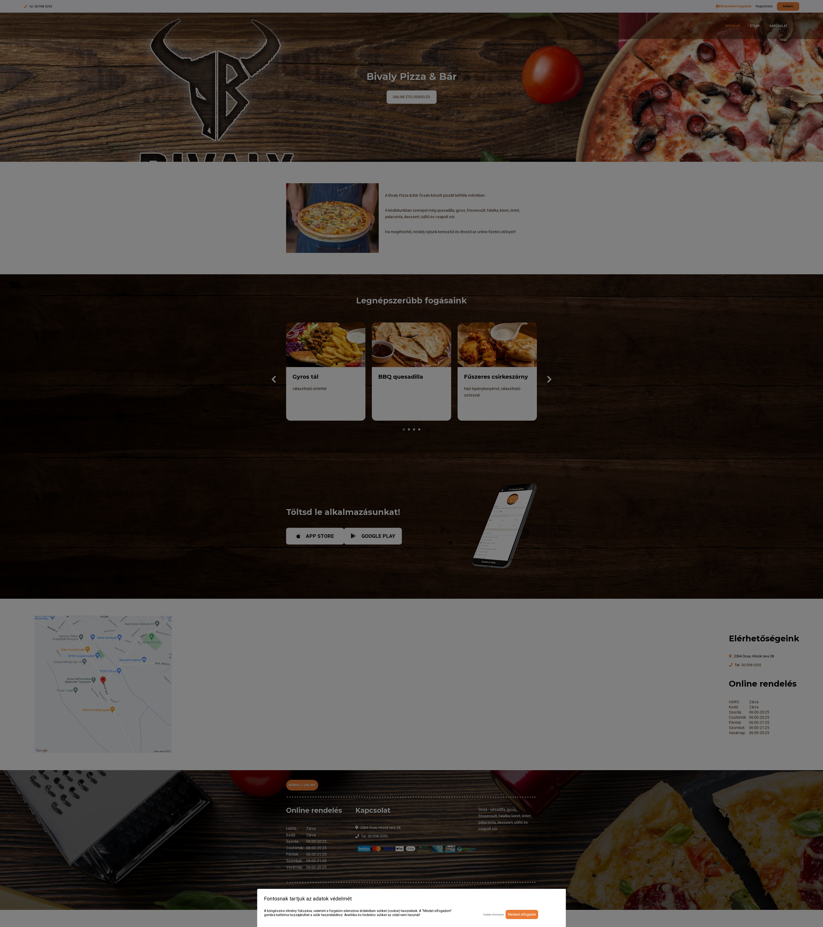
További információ (493, 914)
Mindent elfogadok (522, 914)
